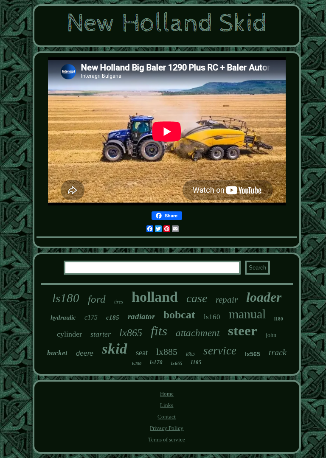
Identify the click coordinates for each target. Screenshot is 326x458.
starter (100, 334)
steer (242, 330)
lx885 (166, 351)
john (271, 335)
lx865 (130, 332)
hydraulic (63, 317)
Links (166, 405)
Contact (166, 416)
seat (142, 352)
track (278, 352)
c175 (91, 317)
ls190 (136, 363)
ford (97, 299)
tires (118, 302)
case (196, 298)
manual (247, 314)
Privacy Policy (166, 428)
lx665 (177, 363)
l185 (196, 362)
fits (159, 330)
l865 (190, 354)
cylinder (69, 334)
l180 (278, 318)
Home (167, 394)
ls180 (65, 298)
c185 (112, 317)
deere (84, 353)
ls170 (156, 362)
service (219, 350)
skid (114, 348)
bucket (57, 353)
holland (155, 297)
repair (227, 300)
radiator (141, 316)
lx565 (252, 354)
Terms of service (166, 439)
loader (263, 297)
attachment (197, 333)
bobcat (179, 315)
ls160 (212, 317)
